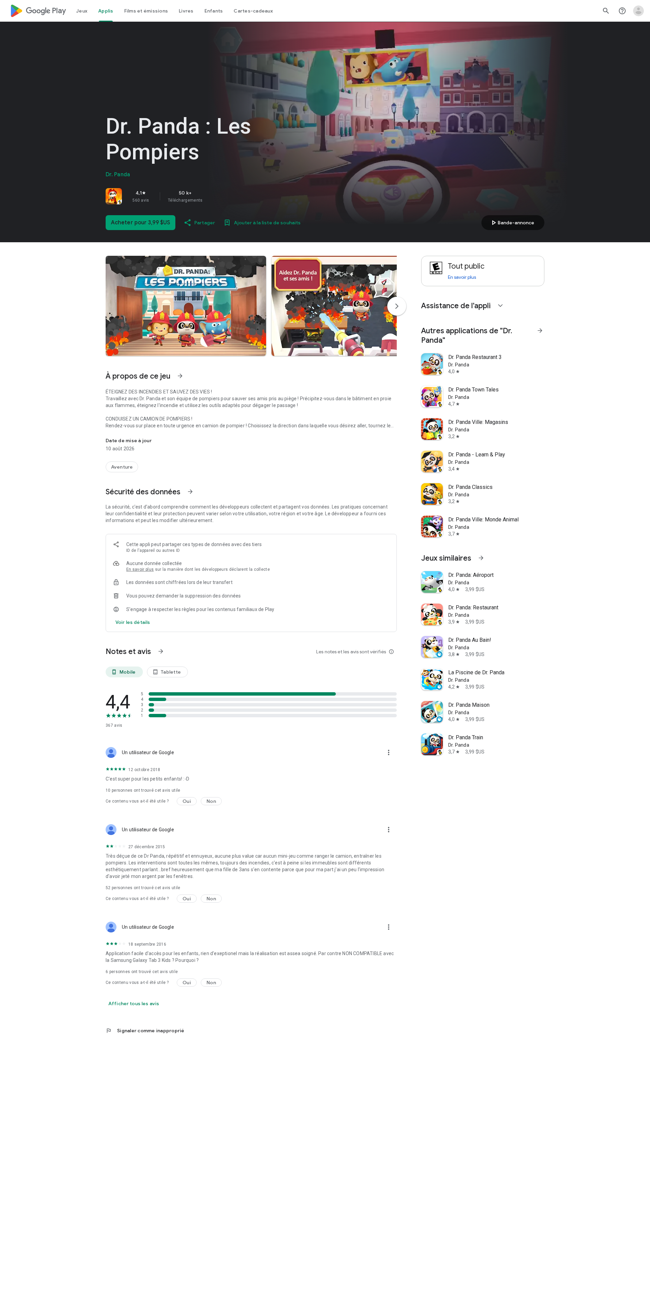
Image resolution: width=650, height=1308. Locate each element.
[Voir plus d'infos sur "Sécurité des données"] (190, 491)
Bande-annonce (512, 223)
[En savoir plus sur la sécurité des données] (133, 622)
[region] (200, 196)
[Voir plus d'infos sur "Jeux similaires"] (481, 558)
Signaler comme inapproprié (145, 1031)
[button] (186, 306)
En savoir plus (140, 569)
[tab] (82, 11)
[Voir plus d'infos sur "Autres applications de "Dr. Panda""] (540, 330)
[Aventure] (122, 467)
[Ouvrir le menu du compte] (638, 11)
